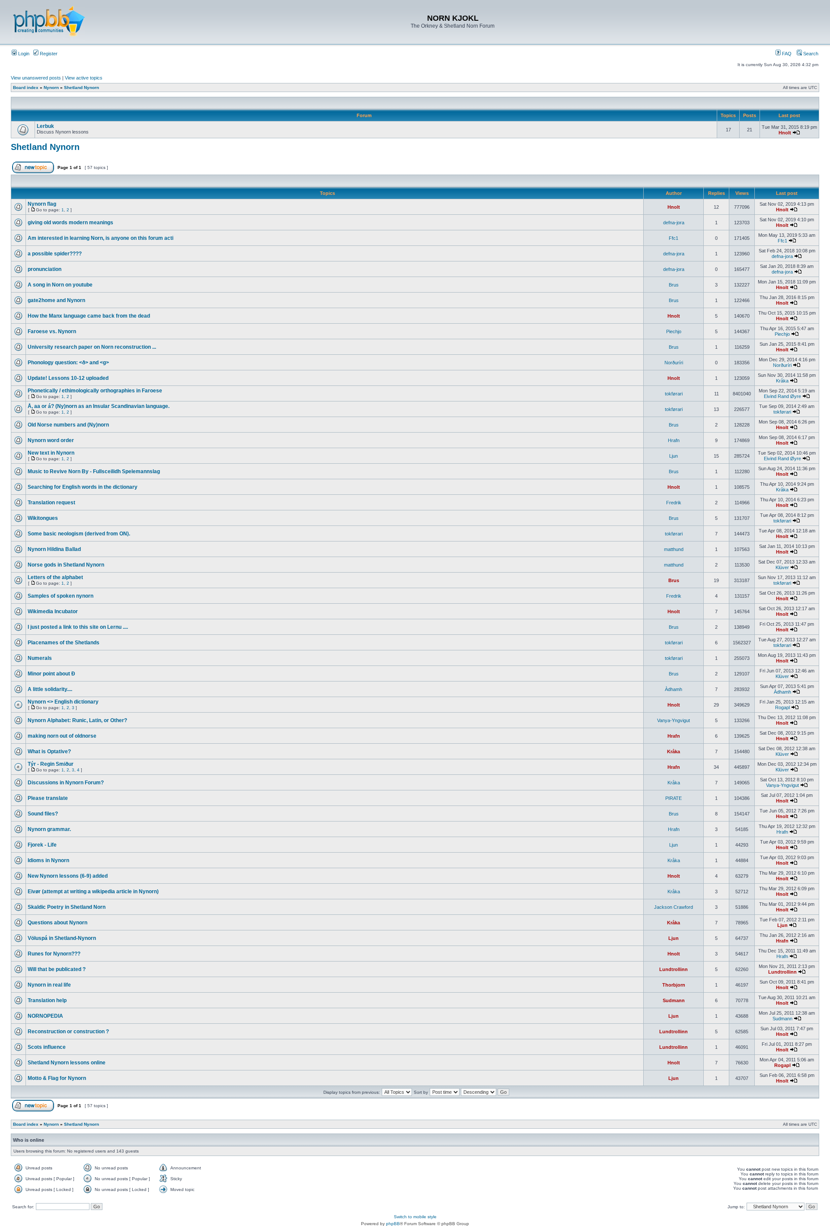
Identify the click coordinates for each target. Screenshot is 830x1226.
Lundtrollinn (673, 969)
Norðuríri (673, 362)
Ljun (673, 456)
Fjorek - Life (42, 845)
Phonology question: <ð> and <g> (68, 363)
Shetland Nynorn (81, 87)
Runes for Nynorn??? (54, 954)
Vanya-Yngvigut (673, 720)
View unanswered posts (36, 77)
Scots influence (47, 1047)
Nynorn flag (42, 204)
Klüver (782, 567)
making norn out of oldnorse (62, 736)
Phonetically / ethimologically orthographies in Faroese (95, 391)
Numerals (40, 658)
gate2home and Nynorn (56, 300)
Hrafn (674, 440)
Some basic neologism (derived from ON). (79, 534)
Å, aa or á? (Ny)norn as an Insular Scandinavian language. (98, 406)
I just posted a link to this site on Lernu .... (78, 627)
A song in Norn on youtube (60, 285)
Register (47, 53)
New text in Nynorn (51, 453)
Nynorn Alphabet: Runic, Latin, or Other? (77, 720)
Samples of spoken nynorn (60, 596)
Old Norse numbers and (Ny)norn (68, 425)
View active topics (83, 77)
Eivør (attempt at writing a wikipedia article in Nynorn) (93, 891)
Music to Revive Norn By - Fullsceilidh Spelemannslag (94, 471)
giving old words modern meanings (70, 223)
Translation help (47, 1000)
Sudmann (674, 1000)
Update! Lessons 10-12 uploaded (68, 378)
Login (23, 53)
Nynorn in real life (49, 985)
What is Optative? (49, 751)
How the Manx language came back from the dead (89, 316)
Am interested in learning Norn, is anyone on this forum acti (100, 238)
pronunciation (44, 269)
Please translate (48, 798)
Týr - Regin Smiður (50, 764)
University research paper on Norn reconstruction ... (92, 347)
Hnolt (785, 132)
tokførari (674, 393)
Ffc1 (673, 238)
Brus (674, 284)
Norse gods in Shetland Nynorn (66, 565)
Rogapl (782, 707)
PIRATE (673, 798)
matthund (673, 549)
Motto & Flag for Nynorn (57, 1078)
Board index (25, 87)
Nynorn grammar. (49, 829)
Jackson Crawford (673, 907)
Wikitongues (43, 518)
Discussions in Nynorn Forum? (66, 783)
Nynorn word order (51, 440)
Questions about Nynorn (57, 923)
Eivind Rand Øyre (782, 396)
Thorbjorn (673, 984)
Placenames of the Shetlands (63, 643)
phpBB (393, 1223)
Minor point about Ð (51, 674)
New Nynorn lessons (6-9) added (68, 876)
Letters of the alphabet (55, 577)
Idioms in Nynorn (48, 860)
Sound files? (43, 814)
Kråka (782, 380)
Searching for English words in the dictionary (82, 487)
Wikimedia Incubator (53, 611)
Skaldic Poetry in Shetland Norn (66, 907)
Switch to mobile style (415, 1216)
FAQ (786, 53)
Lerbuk (45, 126)
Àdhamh (673, 689)
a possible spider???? (55, 254)
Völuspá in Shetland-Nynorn (62, 938)
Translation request (51, 503)
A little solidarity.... (50, 689)
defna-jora (673, 222)
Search (810, 53)
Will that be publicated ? (57, 969)
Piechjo (673, 331)
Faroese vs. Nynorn (52, 331)
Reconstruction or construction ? (68, 1032)
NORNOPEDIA (45, 1016)
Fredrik (673, 502)
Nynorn (51, 87)
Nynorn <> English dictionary (63, 702)
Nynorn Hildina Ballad (54, 549)
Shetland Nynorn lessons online (66, 1063)
